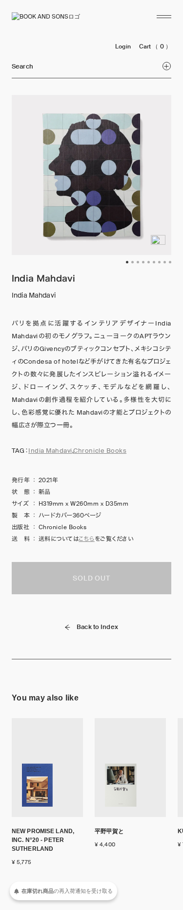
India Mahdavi (50, 450)
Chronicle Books (99, 450)
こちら (86, 539)
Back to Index (97, 627)
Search (22, 66)
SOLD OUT (91, 578)
